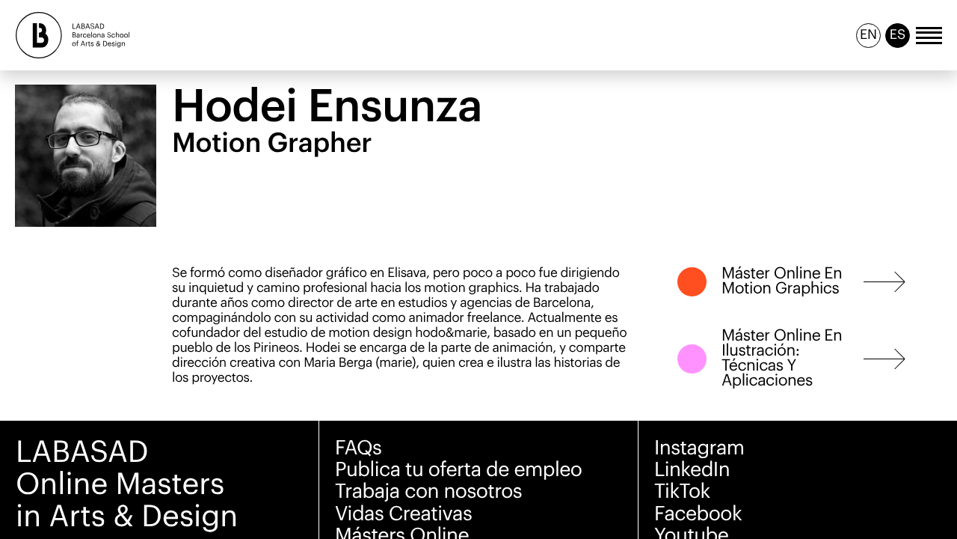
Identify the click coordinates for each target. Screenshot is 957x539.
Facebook (698, 514)
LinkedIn (692, 470)
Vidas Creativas (403, 514)
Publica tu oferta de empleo (458, 470)
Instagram (699, 448)
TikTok (682, 491)
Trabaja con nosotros (428, 491)
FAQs (358, 448)
